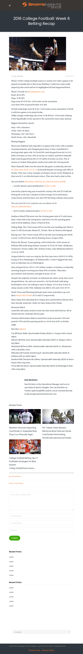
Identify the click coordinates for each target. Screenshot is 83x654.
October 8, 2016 (50, 186)
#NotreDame (29, 182)
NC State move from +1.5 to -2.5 (24, 170)
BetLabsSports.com (36, 92)
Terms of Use (34, 650)
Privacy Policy (48, 650)
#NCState (39, 182)
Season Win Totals (24, 295)
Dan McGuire (18, 76)
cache (11, 557)
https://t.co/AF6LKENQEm (21, 206)
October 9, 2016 (46, 211)
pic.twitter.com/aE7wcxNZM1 (54, 182)
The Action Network (48, 646)
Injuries (22, 329)
